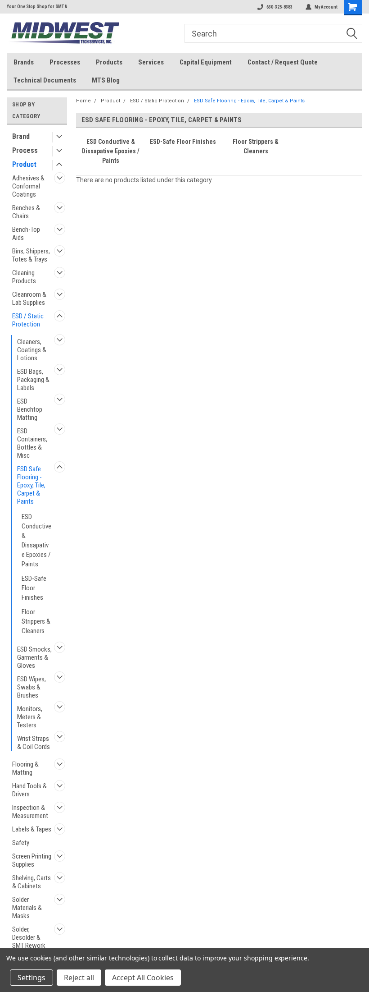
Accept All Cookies (143, 978)
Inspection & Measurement (30, 812)
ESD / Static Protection (28, 320)
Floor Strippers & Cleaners (36, 621)
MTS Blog (106, 80)
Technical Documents (45, 80)
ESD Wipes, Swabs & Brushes (31, 687)
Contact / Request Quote (283, 62)
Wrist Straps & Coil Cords (33, 743)
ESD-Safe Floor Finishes (34, 588)
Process (25, 150)
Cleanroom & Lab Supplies (29, 298)
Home (83, 101)
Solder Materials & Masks (27, 908)
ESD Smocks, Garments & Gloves (34, 657)
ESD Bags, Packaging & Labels (33, 379)
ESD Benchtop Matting (29, 409)
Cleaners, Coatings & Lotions (31, 350)
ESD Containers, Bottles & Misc (32, 443)
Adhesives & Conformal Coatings (28, 186)
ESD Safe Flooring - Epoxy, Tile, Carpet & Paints (31, 485)
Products (109, 62)
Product (24, 164)
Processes (65, 62)
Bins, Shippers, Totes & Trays (31, 255)
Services (151, 62)
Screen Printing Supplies (31, 860)
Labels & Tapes (31, 829)
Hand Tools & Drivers (29, 790)
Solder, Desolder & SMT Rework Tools (28, 941)
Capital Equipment (206, 62)
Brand (21, 136)
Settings (31, 978)
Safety (20, 843)
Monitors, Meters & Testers (29, 717)
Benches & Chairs (26, 212)
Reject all (79, 978)
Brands (24, 62)
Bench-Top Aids (26, 233)
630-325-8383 (279, 7)
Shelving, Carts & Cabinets (31, 882)
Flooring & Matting (25, 768)
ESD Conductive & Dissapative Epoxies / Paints (36, 540)
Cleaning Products (24, 277)
